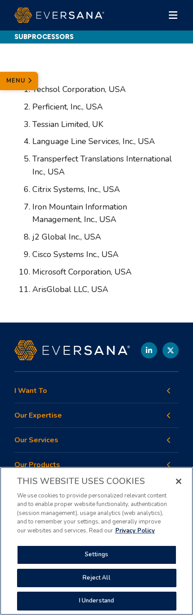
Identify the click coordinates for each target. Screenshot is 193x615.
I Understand (96, 601)
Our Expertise (38, 415)
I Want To (30, 391)
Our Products (37, 465)
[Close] (179, 481)
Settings (96, 554)
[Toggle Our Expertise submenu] (169, 415)
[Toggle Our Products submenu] (169, 464)
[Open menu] (173, 15)
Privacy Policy (135, 531)
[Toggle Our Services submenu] (169, 440)
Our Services (36, 440)
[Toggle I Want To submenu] (169, 390)
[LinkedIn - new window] (149, 350)
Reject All (96, 578)
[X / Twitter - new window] (170, 350)
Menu (17, 81)
